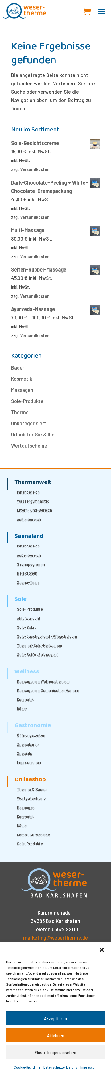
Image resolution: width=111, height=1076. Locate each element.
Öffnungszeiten (31, 735)
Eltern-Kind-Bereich (34, 509)
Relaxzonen (27, 573)
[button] (102, 950)
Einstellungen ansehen (55, 1052)
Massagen (22, 389)
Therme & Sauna (32, 789)
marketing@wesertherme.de (55, 937)
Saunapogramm (31, 564)
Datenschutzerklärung (60, 1067)
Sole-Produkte (27, 400)
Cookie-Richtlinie (27, 1067)
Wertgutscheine (29, 445)
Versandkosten (35, 169)
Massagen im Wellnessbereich (43, 681)
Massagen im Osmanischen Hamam (48, 690)
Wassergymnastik (33, 501)
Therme (20, 412)
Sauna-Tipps (28, 582)
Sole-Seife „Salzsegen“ (37, 654)
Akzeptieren (55, 1018)
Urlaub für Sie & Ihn (33, 434)
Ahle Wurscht (29, 618)
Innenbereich (28, 492)
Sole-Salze (26, 627)
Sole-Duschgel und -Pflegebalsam (47, 636)
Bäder (17, 367)
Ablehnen (55, 1035)
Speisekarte (28, 744)
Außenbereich (29, 519)
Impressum (88, 1067)
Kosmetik (21, 378)
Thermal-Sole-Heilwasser (40, 645)
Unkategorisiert (28, 423)
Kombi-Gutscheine (33, 834)
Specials (24, 753)
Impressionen (29, 762)
